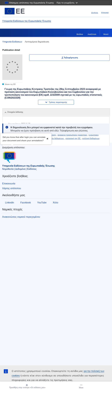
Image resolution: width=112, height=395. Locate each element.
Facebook (25, 202)
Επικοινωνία (8, 183)
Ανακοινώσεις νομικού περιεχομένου (21, 217)
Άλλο (55, 202)
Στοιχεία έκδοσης (15, 112)
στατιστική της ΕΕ (73, 138)
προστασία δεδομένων (54, 138)
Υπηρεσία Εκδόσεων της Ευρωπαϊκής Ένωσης (26, 21)
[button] (47, 138)
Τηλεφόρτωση (71, 57)
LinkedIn (9, 202)
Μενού (105, 34)
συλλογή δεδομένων (90, 138)
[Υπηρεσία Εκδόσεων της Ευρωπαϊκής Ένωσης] (21, 11)
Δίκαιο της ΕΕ (10, 84)
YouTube (42, 202)
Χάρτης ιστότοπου (11, 188)
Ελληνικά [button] (104, 13)
